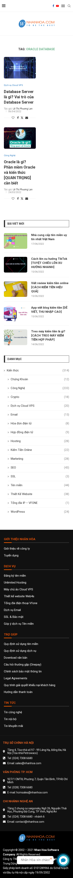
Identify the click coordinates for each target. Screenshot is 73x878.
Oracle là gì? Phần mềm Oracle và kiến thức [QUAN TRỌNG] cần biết (19, 172)
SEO (40, 467)
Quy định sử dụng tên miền (21, 644)
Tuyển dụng (11, 555)
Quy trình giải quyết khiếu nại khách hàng (29, 685)
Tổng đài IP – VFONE (40, 503)
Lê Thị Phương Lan (23, 108)
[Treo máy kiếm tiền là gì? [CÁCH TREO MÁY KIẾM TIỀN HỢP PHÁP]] (15, 337)
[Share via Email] (26, 117)
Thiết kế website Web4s (19, 596)
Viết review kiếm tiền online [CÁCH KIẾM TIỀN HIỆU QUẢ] (50, 287)
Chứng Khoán (40, 379)
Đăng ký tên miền (15, 575)
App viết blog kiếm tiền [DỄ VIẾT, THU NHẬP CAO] (49, 310)
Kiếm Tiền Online (40, 450)
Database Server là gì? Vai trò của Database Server (19, 97)
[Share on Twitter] (22, 117)
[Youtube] (57, 6)
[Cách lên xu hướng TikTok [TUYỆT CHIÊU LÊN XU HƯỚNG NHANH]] (15, 265)
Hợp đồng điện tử (40, 432)
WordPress (40, 511)
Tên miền (40, 485)
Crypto (40, 397)
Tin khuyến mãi (13, 726)
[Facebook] (53, 6)
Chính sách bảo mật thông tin (23, 671)
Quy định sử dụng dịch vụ (20, 650)
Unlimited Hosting (15, 582)
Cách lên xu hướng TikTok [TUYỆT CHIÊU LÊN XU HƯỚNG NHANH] (49, 263)
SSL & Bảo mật (13, 616)
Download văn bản (15, 657)
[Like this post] (13, 117)
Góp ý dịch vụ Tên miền (19, 623)
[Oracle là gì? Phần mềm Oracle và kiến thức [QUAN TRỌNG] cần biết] (20, 138)
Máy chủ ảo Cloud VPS (18, 589)
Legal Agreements (15, 678)
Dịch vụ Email (12, 610)
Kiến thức (38, 370)
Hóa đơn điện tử (40, 423)
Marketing (40, 458)
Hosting (40, 441)
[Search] (69, 6)
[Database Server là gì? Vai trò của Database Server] (20, 67)
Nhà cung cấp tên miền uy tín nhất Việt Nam (49, 237)
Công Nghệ (40, 388)
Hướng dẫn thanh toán (18, 692)
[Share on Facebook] (18, 117)
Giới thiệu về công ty (17, 548)
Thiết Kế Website (40, 494)
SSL (40, 476)
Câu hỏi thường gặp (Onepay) (22, 664)
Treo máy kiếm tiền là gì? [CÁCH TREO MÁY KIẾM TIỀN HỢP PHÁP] (48, 335)
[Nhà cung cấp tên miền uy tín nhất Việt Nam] (15, 241)
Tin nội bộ (10, 719)
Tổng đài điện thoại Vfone (20, 603)
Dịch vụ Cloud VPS (40, 406)
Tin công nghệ (13, 712)
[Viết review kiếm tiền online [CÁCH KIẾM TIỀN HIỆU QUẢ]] (15, 289)
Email (40, 414)
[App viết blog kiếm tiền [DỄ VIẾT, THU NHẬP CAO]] (15, 313)
